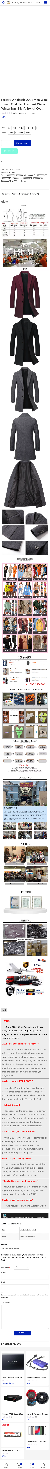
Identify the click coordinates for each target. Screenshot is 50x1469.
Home (6, 1467)
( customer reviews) (18, 113)
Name (4, 1272)
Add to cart (24, 143)
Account (43, 1467)
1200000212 (6, 178)
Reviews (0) (34, 194)
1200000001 (10, 175)
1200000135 (21, 175)
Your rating (5, 1268)
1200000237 (27, 178)
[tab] (6, 194)
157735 (15, 181)
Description (6, 194)
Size (3, 128)
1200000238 (38, 178)
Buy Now (11, 151)
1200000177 (42, 175)
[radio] (9, 128)
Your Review (5, 1302)
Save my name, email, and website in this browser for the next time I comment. (25, 1296)
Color (4, 132)
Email (3, 1282)
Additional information (20, 194)
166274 (21, 181)
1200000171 (31, 175)
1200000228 (16, 178)
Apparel (12, 172)
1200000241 (6, 181)
